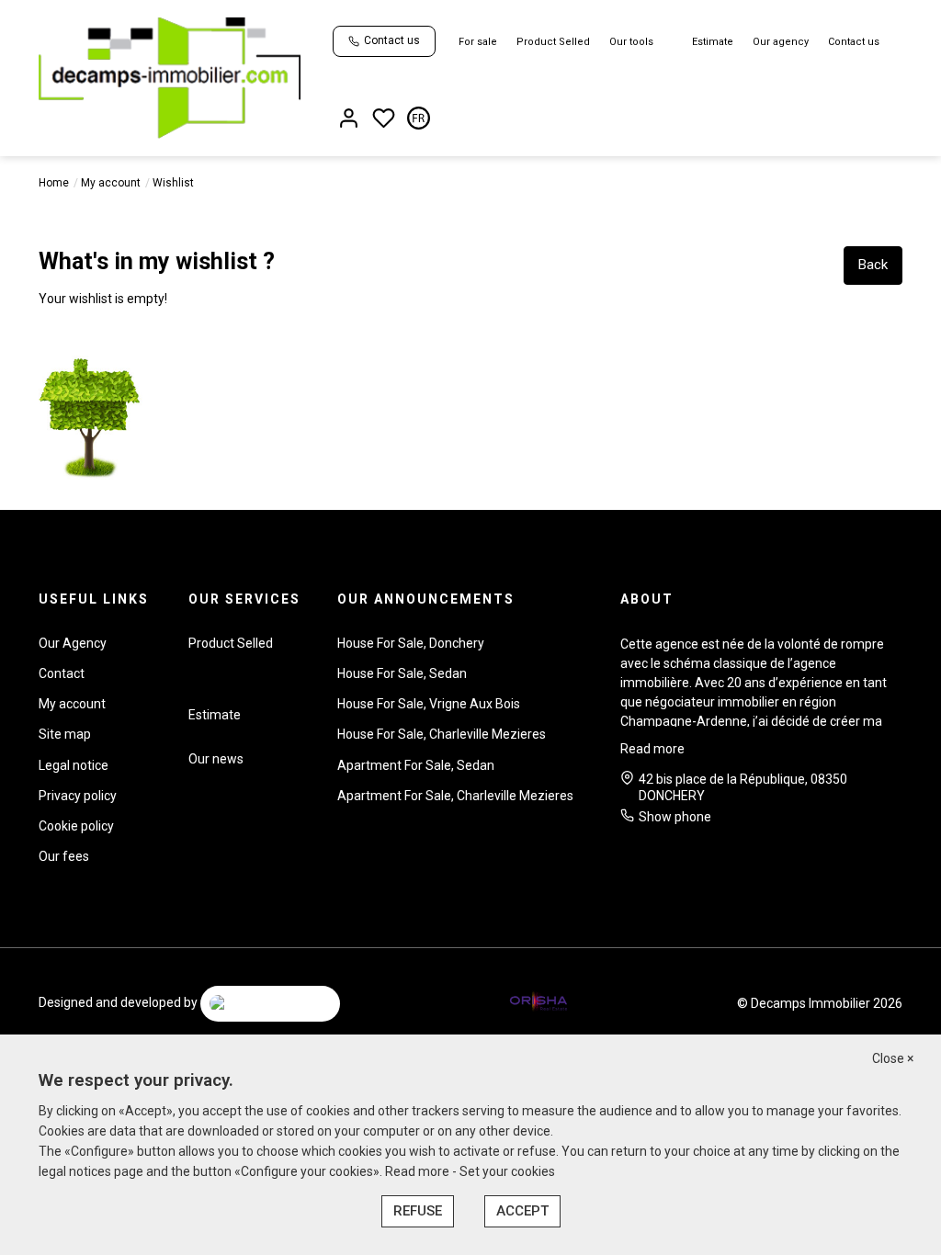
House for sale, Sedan (402, 673)
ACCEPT (522, 1211)
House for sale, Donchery (410, 643)
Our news (216, 759)
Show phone (675, 816)
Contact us (853, 42)
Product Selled (553, 42)
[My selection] (383, 120)
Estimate (712, 42)
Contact (62, 673)
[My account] (348, 120)
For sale (478, 42)
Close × (892, 1058)
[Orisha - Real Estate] (538, 1002)
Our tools (631, 42)
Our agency (781, 42)
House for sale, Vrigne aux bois (428, 703)
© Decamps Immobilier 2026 (819, 1003)
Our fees (64, 856)
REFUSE (417, 1211)
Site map (65, 734)
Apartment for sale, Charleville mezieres (455, 795)
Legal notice (73, 765)
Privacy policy (78, 795)
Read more (652, 748)
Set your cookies (507, 1171)
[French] (418, 120)
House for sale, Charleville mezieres (441, 734)
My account (111, 182)
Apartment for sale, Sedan (415, 765)
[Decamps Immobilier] (169, 77)
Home (54, 182)
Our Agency (73, 643)
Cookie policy (76, 826)
